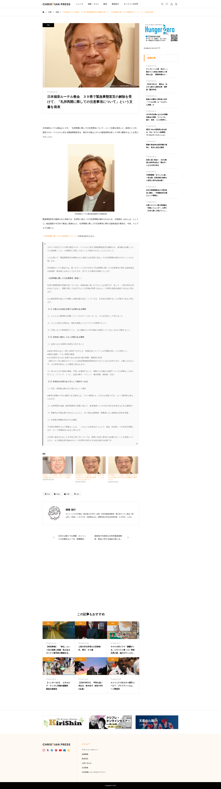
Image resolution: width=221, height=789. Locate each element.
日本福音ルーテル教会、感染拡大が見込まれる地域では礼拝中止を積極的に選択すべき (122, 477)
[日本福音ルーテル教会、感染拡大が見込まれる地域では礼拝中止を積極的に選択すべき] (123, 465)
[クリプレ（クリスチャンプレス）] (56, 4)
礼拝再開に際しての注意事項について (60, 236)
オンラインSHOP (131, 4)
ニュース (79, 4)
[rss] (68, 750)
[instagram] (44, 750)
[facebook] (52, 750)
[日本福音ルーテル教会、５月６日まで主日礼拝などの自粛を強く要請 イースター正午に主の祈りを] (90, 465)
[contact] (64, 750)
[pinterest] (56, 750)
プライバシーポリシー (90, 750)
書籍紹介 (115, 4)
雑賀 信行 (71, 509)
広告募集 (85, 768)
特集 (48, 25)
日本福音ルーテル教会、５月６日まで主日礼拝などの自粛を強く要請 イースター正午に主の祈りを (89, 477)
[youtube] (60, 750)
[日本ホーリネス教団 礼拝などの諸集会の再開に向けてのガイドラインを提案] (58, 465)
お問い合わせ (87, 763)
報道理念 (85, 759)
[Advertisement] (91, 578)
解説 (105, 4)
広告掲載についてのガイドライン (94, 772)
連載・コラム (93, 4)
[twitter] (48, 750)
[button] (144, 4)
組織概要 (85, 754)
